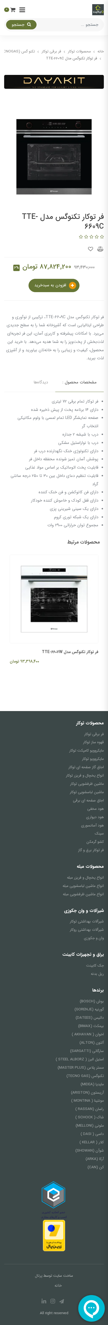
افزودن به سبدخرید (51, 285)
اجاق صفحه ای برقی (88, 800)
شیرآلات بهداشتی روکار (87, 930)
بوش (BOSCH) (92, 1001)
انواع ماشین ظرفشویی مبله (83, 894)
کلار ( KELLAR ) (91, 1142)
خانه (58, 1285)
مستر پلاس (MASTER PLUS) (81, 1068)
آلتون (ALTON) (91, 1043)
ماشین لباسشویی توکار (87, 792)
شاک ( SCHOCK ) (89, 1117)
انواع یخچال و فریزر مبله (85, 878)
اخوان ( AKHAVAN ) (88, 1034)
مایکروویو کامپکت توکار (86, 750)
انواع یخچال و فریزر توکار (85, 775)
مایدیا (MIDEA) (92, 1084)
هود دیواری (95, 817)
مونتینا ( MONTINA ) (87, 1101)
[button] (10, 9)
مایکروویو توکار (93, 759)
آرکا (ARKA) (95, 1159)
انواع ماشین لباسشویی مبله (83, 886)
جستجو (19, 24)
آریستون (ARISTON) (87, 1093)
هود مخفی (95, 809)
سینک (99, 833)
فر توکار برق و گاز (91, 850)
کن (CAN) (96, 1167)
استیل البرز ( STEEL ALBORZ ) (80, 1059)
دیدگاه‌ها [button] (41, 382)
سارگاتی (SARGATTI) (87, 1051)
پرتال (38, 1276)
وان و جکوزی (94, 938)
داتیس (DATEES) (90, 1018)
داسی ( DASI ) (92, 1134)
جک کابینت (95, 966)
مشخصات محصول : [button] (79, 382)
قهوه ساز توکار (93, 742)
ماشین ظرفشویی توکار (87, 784)
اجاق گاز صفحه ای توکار (86, 767)
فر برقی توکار (94, 734)
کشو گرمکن (95, 842)
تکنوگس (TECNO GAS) (85, 1076)
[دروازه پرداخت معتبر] (54, 1235)
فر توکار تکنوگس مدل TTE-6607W (70, 652)
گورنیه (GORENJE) (89, 1009)
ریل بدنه (97, 974)
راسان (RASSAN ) (89, 1109)
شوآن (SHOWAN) (89, 1151)
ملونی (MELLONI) (90, 1126)
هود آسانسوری (92, 825)
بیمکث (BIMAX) (91, 1026)
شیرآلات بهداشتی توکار (87, 921)
